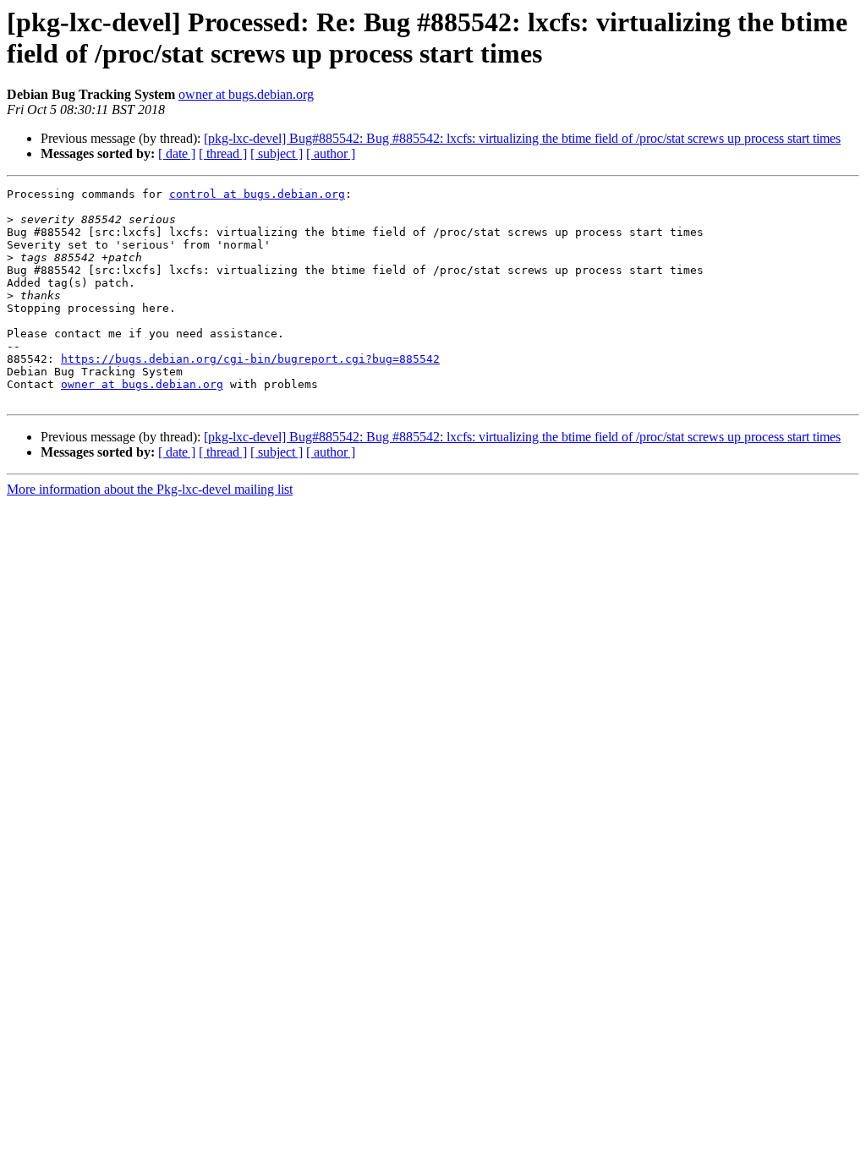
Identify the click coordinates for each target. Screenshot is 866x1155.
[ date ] (176, 153)
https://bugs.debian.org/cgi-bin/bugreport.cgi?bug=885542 (250, 359)
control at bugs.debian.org (257, 194)
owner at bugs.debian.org (246, 94)
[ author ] (330, 153)
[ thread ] (223, 153)
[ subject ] (276, 153)
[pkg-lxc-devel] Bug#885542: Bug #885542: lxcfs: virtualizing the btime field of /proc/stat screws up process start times (522, 138)
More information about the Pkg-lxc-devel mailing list (150, 489)
